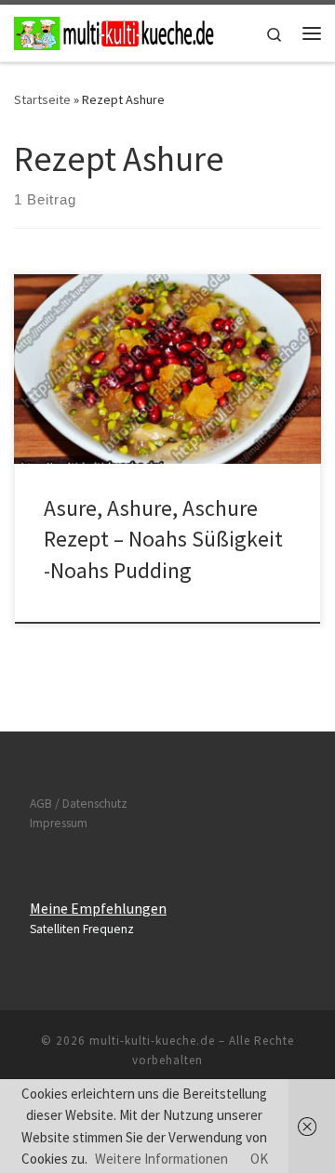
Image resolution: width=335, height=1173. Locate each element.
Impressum (58, 823)
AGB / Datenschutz (78, 803)
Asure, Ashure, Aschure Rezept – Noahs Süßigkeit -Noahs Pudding (163, 539)
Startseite (42, 99)
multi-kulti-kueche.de (152, 1040)
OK (259, 1158)
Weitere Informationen (161, 1158)
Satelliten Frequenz (82, 929)
